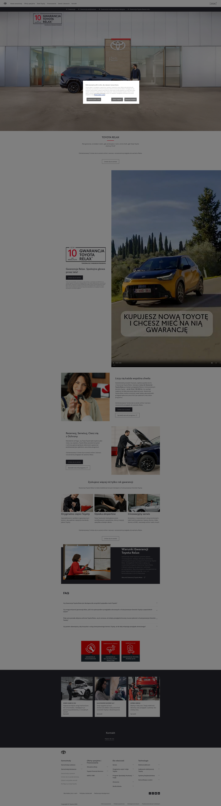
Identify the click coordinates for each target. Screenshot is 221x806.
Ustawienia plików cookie (93, 99)
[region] (111, 92)
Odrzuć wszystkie (117, 99)
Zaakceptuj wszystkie (130, 99)
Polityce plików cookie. (100, 94)
